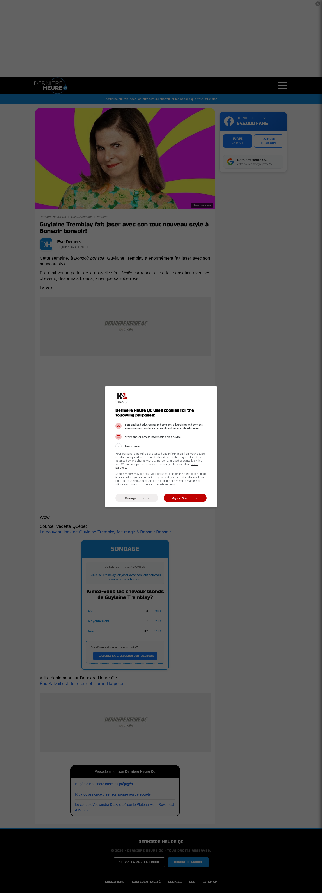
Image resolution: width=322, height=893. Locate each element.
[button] (161, 446)
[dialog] (161, 446)
